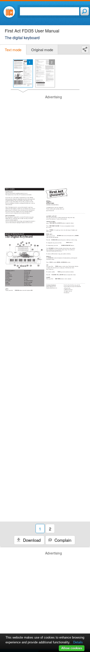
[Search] (84, 11)
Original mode (42, 49)
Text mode (13, 49)
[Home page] (9, 12)
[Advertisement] (45, 140)
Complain (62, 540)
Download (31, 540)
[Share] (85, 49)
